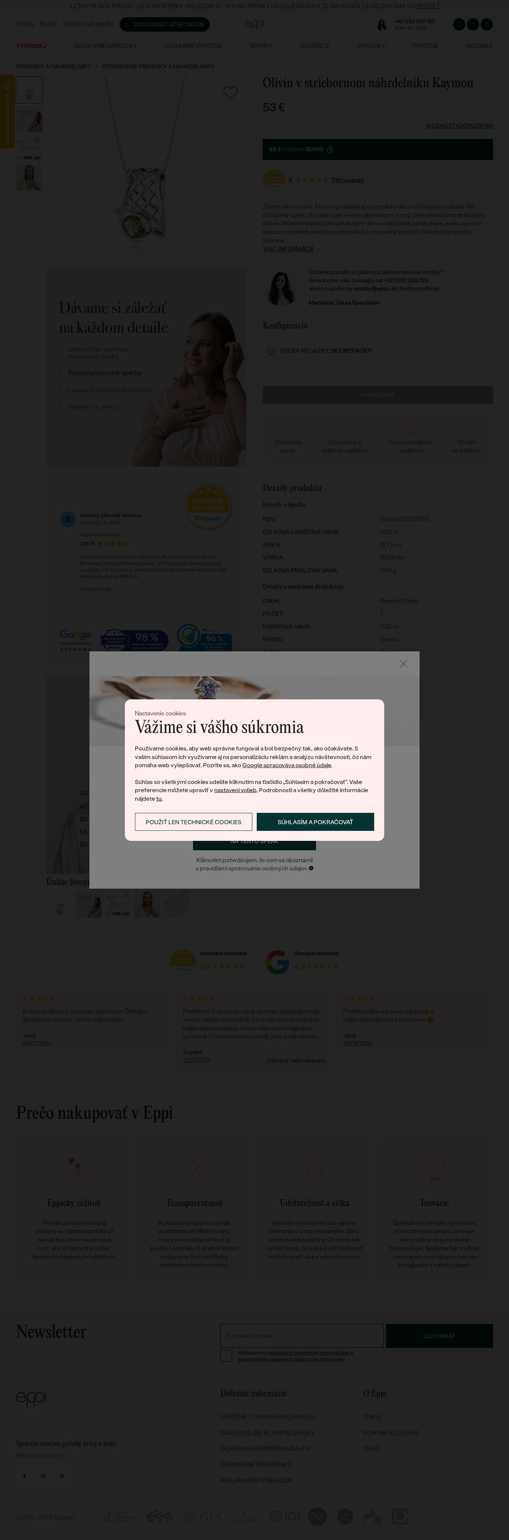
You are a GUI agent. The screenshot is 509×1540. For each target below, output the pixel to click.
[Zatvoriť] (403, 663)
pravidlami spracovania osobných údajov (253, 868)
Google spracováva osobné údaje (286, 765)
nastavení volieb (235, 790)
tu (159, 798)
